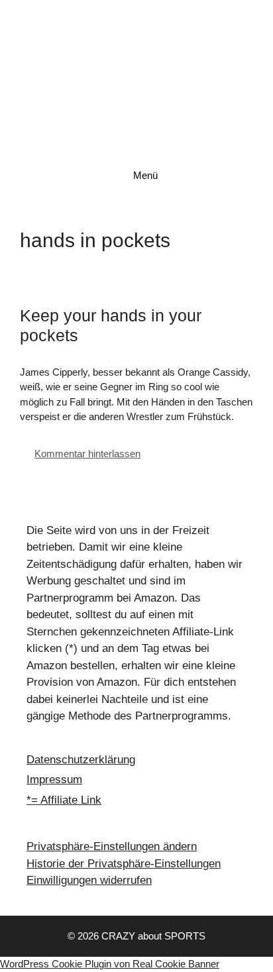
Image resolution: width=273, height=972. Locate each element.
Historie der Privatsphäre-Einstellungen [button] (124, 863)
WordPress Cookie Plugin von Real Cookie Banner (109, 963)
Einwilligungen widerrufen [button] (89, 880)
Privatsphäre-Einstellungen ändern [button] (112, 846)
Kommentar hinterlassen (87, 453)
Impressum (54, 779)
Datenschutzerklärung (81, 759)
